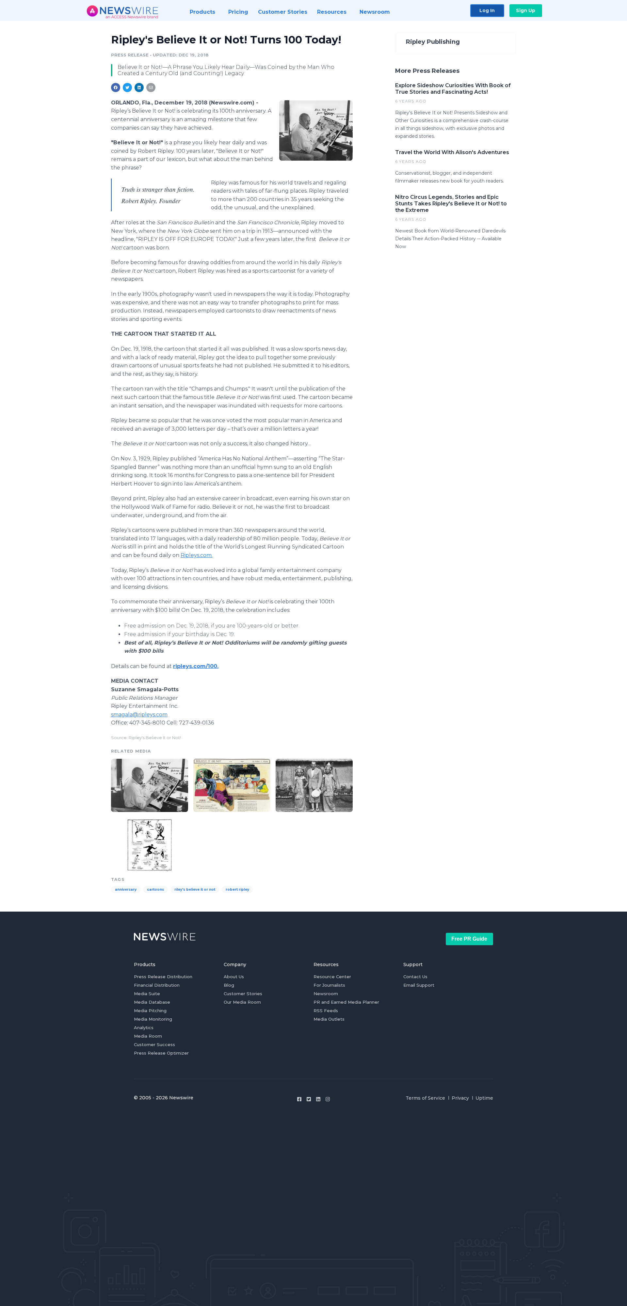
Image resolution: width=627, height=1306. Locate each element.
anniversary (126, 889)
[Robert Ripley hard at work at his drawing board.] (316, 130)
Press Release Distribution (163, 976)
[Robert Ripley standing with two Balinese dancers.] (314, 784)
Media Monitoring (153, 1019)
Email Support (418, 985)
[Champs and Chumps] (149, 844)
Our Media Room (242, 1002)
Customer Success (154, 1044)
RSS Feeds (326, 1010)
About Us (234, 976)
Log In (487, 10)
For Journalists (329, 985)
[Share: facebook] (116, 87)
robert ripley (237, 889)
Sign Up (525, 10)
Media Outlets (329, 1019)
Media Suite (147, 993)
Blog (229, 985)
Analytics (143, 1027)
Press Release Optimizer (161, 1053)
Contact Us (415, 976)
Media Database (152, 1002)
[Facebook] (299, 1099)
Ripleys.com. (197, 555)
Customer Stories (243, 993)
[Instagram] (328, 1099)
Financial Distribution (157, 985)
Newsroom (326, 993)
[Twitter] (309, 1099)
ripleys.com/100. (195, 666)
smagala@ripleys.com (139, 714)
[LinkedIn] (318, 1099)
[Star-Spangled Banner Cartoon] (231, 784)
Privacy (460, 1098)
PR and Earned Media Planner (346, 1002)
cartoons (155, 889)
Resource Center (332, 976)
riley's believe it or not (194, 889)
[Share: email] (151, 87)
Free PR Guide (469, 939)
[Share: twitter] (127, 87)
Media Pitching (150, 1010)
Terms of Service (425, 1098)
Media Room (148, 1036)
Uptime (484, 1098)
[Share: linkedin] (139, 87)
